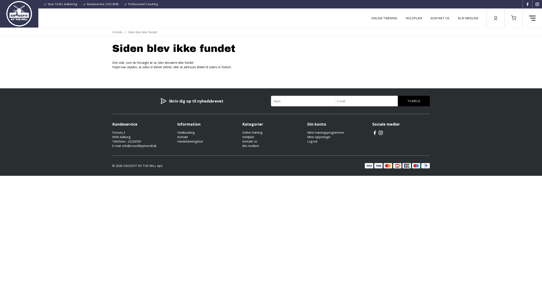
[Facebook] (527, 4)
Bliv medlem (468, 18)
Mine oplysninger (318, 137)
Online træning (384, 18)
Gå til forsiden (135, 74)
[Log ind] (495, 18)
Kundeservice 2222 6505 (103, 4)
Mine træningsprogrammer (325, 132)
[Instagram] (537, 4)
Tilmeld (413, 101)
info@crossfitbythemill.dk (139, 146)
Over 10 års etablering (62, 4)
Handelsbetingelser (190, 141)
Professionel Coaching (143, 4)
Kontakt (182, 137)
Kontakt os (439, 18)
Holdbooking (186, 132)
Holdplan (414, 18)
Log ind (312, 141)
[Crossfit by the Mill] (19, 14)
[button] (513, 18)
